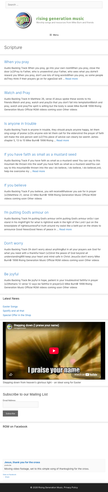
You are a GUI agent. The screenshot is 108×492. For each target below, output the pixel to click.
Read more (71, 78)
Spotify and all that (13, 310)
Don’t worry (13, 243)
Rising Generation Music (60, 18)
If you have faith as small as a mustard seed (40, 154)
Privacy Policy (71, 487)
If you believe (15, 185)
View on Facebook (9, 475)
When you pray (16, 62)
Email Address (9, 400)
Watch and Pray (17, 93)
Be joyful (11, 274)
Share (7, 477)
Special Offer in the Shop (17, 315)
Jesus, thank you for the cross (22, 462)
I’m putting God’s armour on (26, 212)
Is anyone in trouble (20, 123)
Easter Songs (10, 306)
